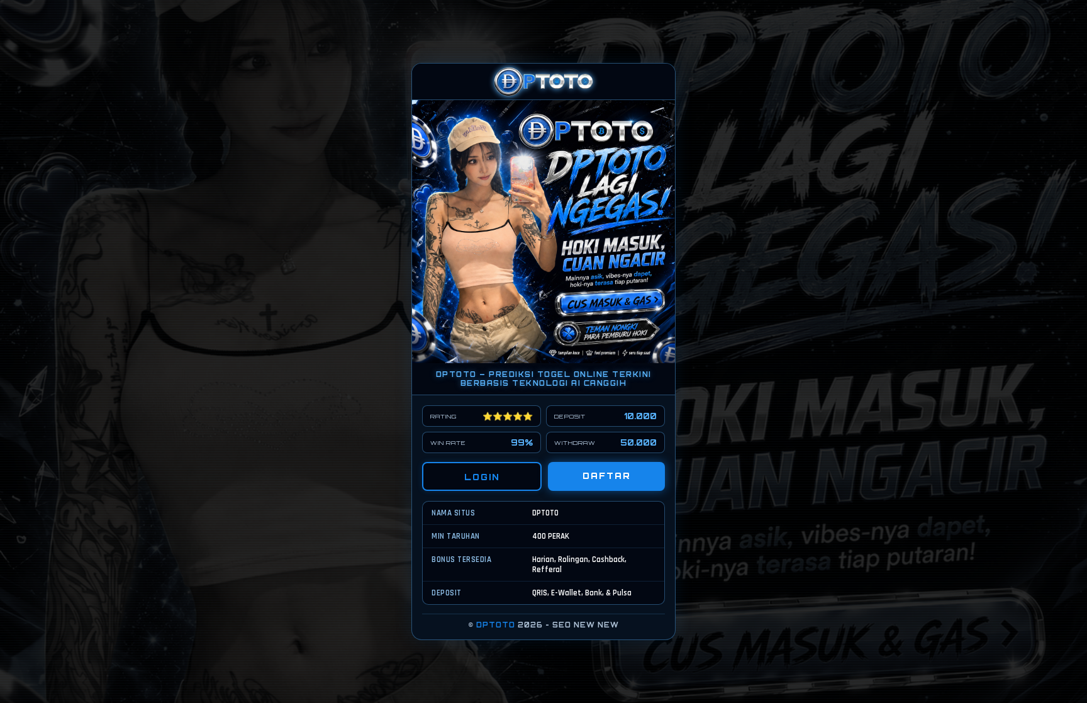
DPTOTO (495, 625)
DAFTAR (607, 476)
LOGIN (482, 477)
